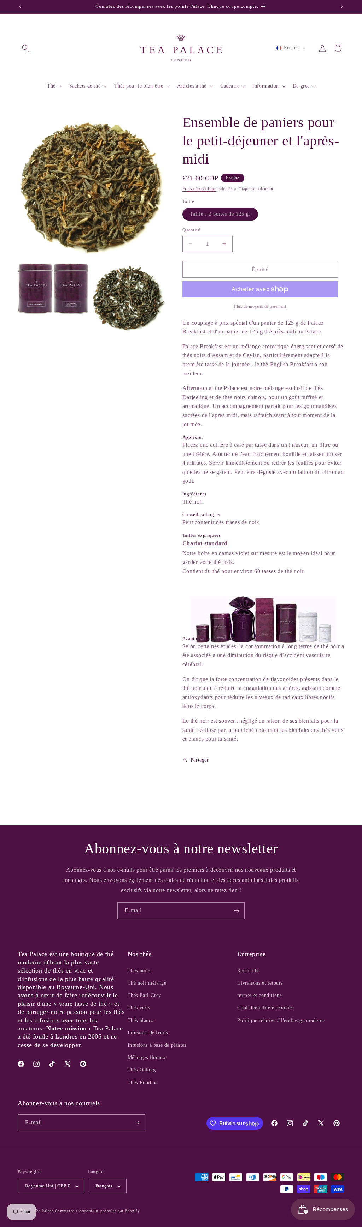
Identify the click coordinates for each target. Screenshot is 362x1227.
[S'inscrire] (236, 910)
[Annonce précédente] (20, 6)
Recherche (248, 970)
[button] (25, 48)
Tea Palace (44, 1211)
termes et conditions (259, 995)
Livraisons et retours (260, 983)
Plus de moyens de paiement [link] (260, 306)
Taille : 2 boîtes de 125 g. (224, 216)
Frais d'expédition (199, 188)
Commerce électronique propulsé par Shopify (97, 1211)
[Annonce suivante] (342, 6)
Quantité (191, 230)
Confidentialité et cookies (265, 1007)
